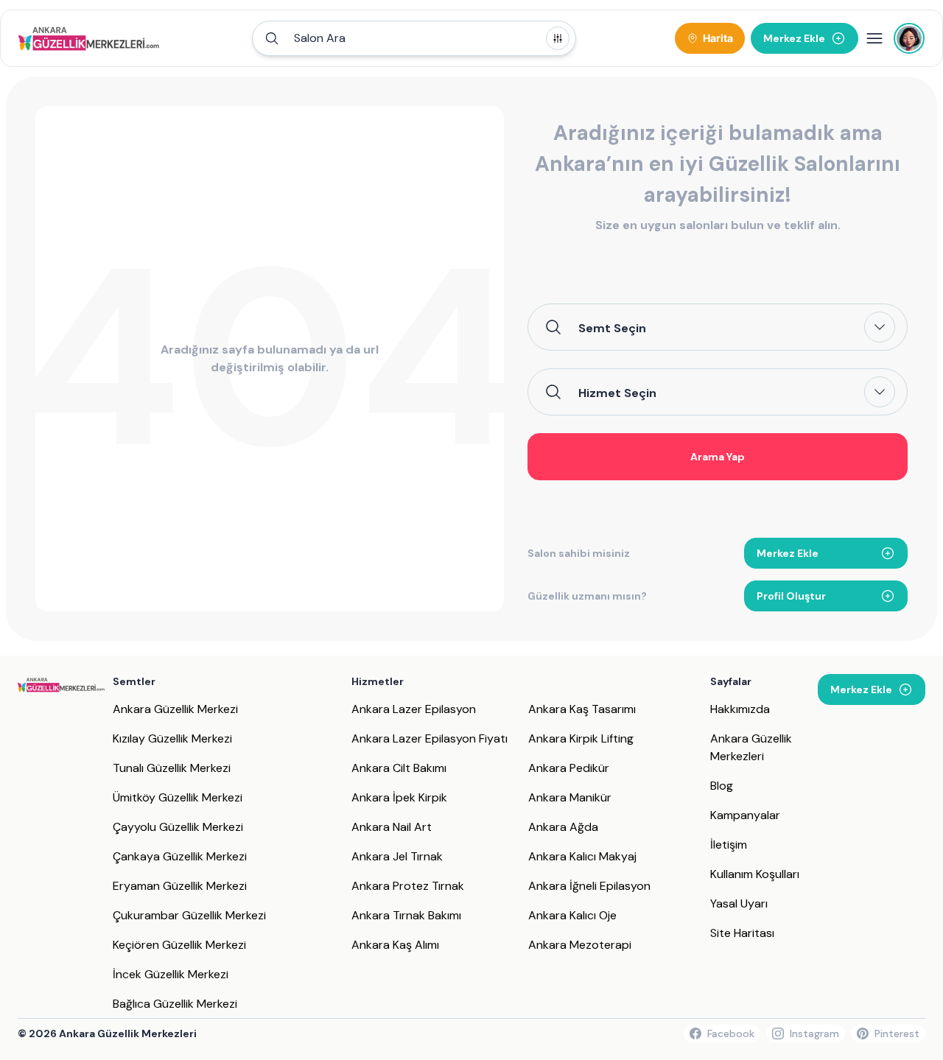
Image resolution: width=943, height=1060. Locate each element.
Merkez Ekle (787, 553)
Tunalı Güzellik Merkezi (172, 768)
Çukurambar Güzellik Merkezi (189, 915)
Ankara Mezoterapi (579, 944)
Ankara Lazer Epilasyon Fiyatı (429, 738)
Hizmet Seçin (617, 392)
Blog (721, 785)
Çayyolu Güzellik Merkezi (178, 827)
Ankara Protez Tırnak (407, 886)
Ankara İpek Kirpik (399, 797)
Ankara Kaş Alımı (395, 944)
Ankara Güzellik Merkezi (175, 709)
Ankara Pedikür (568, 768)
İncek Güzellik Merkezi (170, 974)
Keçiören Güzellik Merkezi (179, 944)
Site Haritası (742, 933)
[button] (414, 38)
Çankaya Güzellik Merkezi (180, 856)
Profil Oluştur (791, 596)
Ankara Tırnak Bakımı (406, 915)
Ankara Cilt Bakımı (398, 768)
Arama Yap (717, 456)
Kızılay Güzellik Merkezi (172, 738)
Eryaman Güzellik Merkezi (180, 886)
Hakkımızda (740, 709)
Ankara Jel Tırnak (397, 856)
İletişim (728, 844)
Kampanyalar (745, 815)
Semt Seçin (612, 327)
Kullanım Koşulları (754, 874)
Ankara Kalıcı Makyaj (582, 856)
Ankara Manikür (569, 797)
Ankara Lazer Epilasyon (413, 709)
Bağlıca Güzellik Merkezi (175, 1003)
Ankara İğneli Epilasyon (589, 886)
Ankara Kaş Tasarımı (582, 709)
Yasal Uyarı (739, 903)
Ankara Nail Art (391, 827)
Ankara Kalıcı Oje (572, 915)
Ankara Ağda (563, 827)
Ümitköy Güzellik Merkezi (177, 797)
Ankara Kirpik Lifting (581, 738)
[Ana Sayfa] (88, 38)
